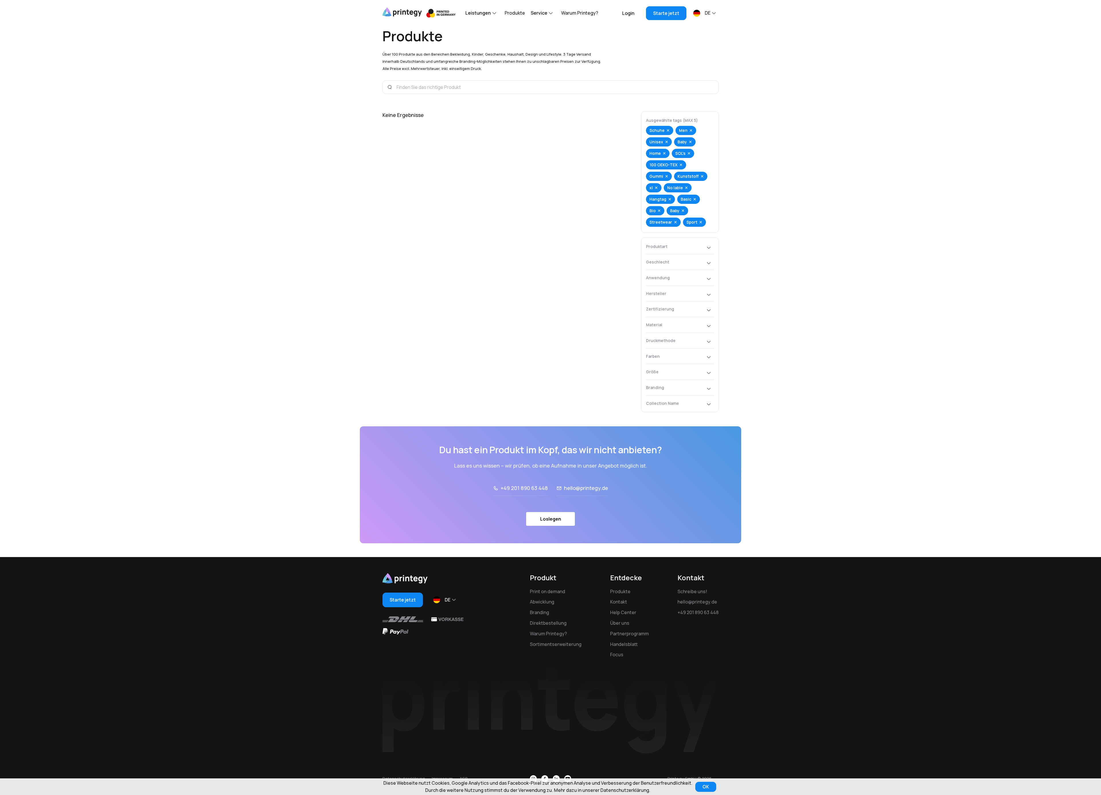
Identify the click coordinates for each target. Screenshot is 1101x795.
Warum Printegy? (579, 13)
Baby (682, 141)
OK (705, 787)
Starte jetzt (666, 13)
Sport (691, 222)
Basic (686, 199)
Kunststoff (688, 176)
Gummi (656, 176)
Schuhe (657, 130)
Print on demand (547, 591)
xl (651, 187)
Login (628, 13)
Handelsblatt (624, 644)
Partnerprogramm (629, 633)
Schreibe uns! (692, 591)
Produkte (515, 13)
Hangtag (657, 199)
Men (683, 130)
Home (655, 153)
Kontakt (618, 602)
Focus (616, 654)
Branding (539, 612)
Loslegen (550, 519)
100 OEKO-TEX (663, 164)
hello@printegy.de (586, 488)
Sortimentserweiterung (555, 644)
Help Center (623, 612)
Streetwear (660, 222)
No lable (675, 187)
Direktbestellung (548, 623)
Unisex (656, 141)
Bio (652, 210)
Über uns (619, 623)
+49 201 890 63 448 (524, 488)
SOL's (680, 153)
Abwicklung (542, 602)
